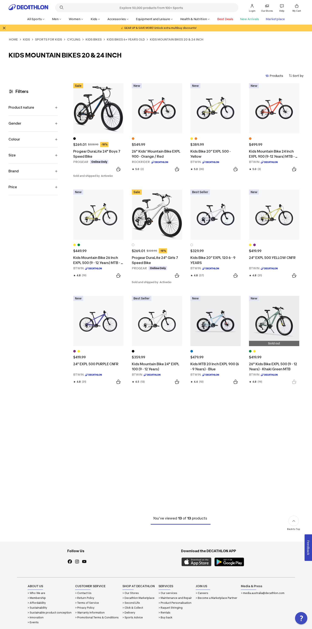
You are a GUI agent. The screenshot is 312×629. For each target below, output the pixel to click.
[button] (301, 618)
